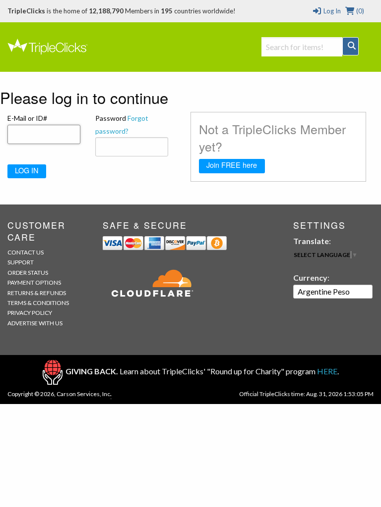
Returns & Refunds (36, 293)
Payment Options (34, 282)
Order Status (27, 272)
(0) (359, 11)
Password (121, 124)
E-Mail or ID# (27, 118)
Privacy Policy (29, 312)
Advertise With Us (35, 323)
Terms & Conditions (38, 302)
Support (20, 262)
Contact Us (25, 252)
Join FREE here (231, 164)
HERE (327, 371)
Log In (331, 11)
